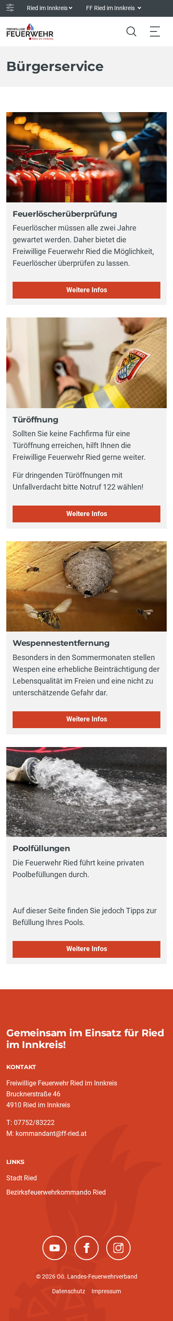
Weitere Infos (86, 290)
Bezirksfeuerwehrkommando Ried (56, 1192)
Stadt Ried (21, 1178)
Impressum (106, 1291)
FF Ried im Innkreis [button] (111, 8)
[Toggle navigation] (155, 31)
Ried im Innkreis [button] (47, 8)
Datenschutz (68, 1291)
